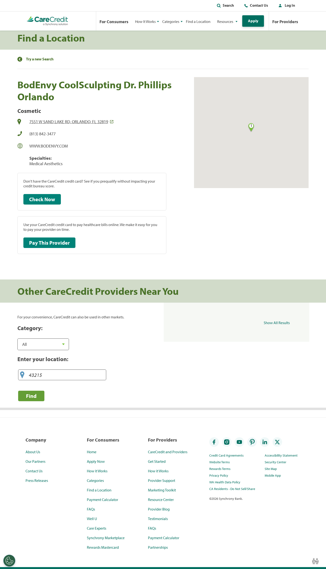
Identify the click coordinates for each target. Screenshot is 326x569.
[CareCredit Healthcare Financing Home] (47, 21)
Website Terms (219, 462)
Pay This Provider (49, 242)
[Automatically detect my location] (22, 375)
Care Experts (96, 528)
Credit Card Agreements (226, 455)
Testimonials (158, 518)
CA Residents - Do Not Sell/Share (232, 489)
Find (31, 395)
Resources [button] (225, 21)
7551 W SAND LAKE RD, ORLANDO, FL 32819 (68, 121)
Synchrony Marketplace (106, 537)
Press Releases (37, 480)
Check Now (42, 199)
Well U (92, 518)
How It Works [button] (145, 21)
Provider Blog (159, 509)
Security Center (275, 462)
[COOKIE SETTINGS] (9, 561)
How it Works (97, 471)
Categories (95, 480)
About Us (33, 451)
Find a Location (198, 21)
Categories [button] (170, 21)
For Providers (285, 21)
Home (91, 451)
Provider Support (161, 480)
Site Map (271, 469)
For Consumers (114, 21)
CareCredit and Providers (167, 451)
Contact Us (259, 5)
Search (228, 5)
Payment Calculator (102, 499)
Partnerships (158, 547)
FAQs (91, 509)
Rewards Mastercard (103, 547)
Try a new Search (39, 59)
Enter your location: (42, 359)
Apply (253, 20)
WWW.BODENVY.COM (48, 146)
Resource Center (161, 499)
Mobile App (273, 475)
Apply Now (96, 461)
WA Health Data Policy (224, 482)
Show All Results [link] (277, 322)
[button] (285, 6)
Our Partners (35, 461)
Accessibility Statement (281, 455)
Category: (29, 328)
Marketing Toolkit (162, 490)
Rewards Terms (220, 469)
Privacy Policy (218, 475)
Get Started (157, 461)
